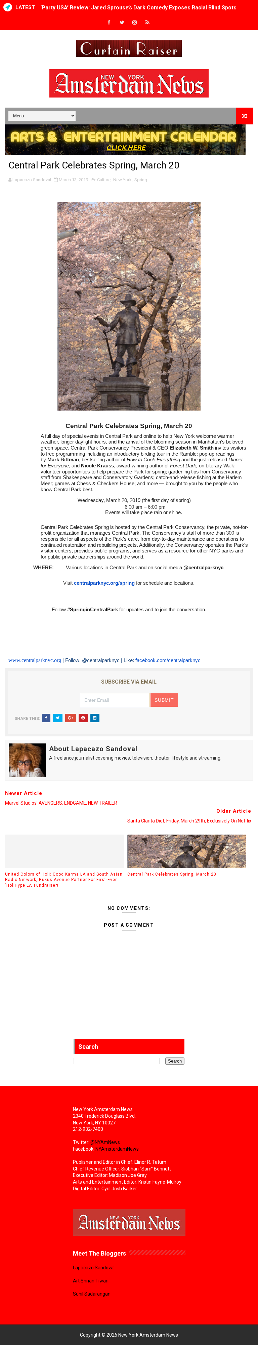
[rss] (147, 22)
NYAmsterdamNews (117, 1149)
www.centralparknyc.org (34, 660)
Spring (140, 179)
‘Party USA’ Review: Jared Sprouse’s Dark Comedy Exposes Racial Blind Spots (138, 7)
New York (122, 179)
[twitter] (122, 22)
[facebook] (109, 22)
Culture (104, 179)
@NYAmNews (105, 1142)
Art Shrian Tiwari (91, 1280)
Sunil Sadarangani (92, 1294)
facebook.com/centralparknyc (168, 660)
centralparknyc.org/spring (104, 583)
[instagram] (135, 22)
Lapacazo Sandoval (94, 1267)
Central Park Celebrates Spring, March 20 (171, 874)
